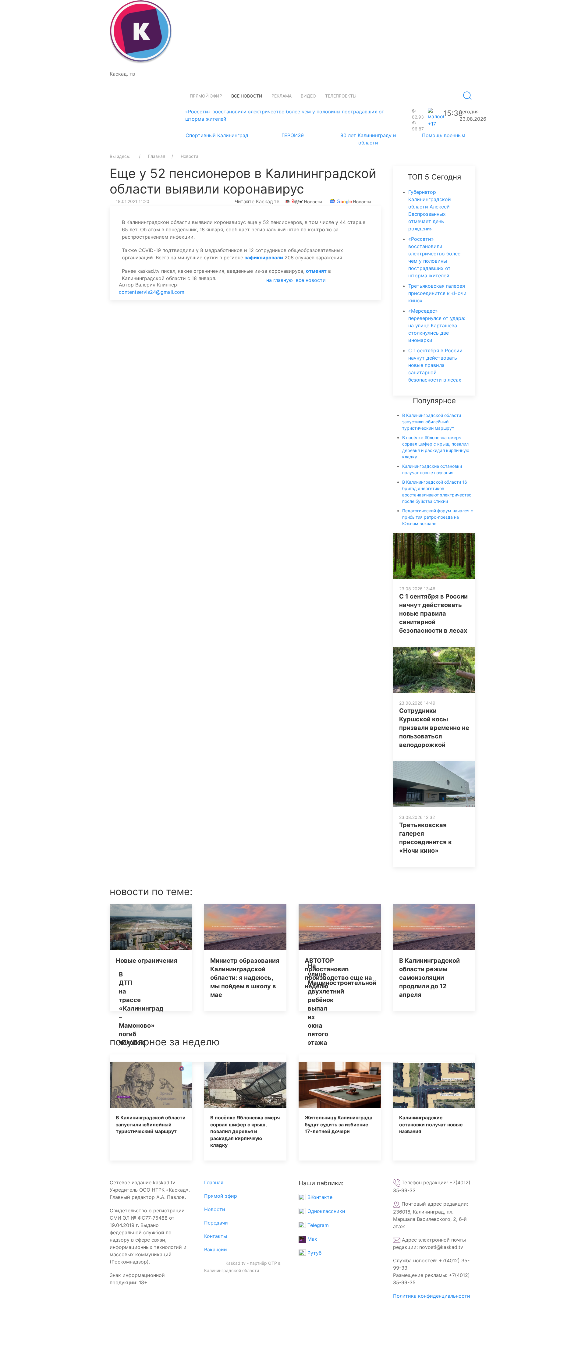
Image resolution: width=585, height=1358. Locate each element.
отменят (316, 271)
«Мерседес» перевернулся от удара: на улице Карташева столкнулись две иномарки (436, 325)
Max (311, 1239)
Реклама (281, 95)
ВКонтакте (319, 1197)
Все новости (246, 95)
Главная (213, 1182)
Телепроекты (340, 95)
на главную (279, 280)
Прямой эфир (206, 95)
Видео (308, 95)
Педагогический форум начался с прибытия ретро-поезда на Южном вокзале (437, 517)
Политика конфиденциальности (431, 1296)
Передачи (216, 1223)
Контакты (215, 1236)
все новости (311, 280)
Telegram (317, 1225)
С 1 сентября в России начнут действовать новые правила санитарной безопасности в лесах (435, 365)
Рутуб (313, 1253)
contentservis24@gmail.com (151, 292)
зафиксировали (264, 257)
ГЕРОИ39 (293, 135)
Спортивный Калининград (217, 135)
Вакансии (215, 1249)
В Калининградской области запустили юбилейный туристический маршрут (431, 422)
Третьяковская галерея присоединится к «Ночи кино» (437, 293)
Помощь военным (443, 135)
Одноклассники (325, 1211)
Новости (214, 1209)
